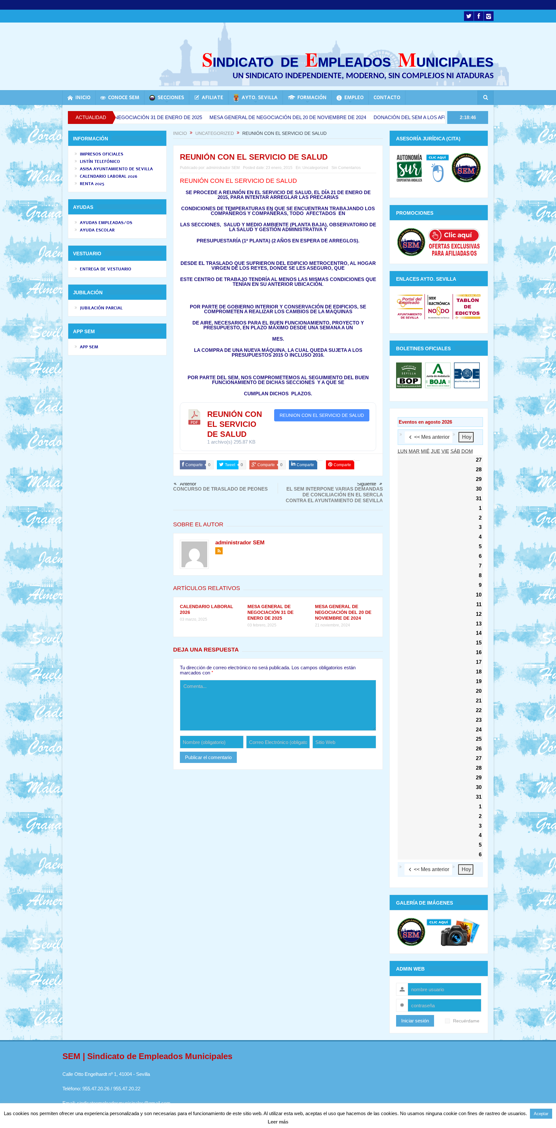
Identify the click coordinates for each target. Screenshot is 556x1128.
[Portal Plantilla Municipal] (409, 306)
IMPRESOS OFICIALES (101, 154)
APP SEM (89, 347)
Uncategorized (315, 167)
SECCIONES (171, 97)
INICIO (82, 97)
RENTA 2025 (92, 184)
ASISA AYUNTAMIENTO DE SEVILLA (116, 169)
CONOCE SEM (123, 97)
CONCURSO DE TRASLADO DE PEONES (220, 489)
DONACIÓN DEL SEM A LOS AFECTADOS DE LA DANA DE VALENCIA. (405, 117)
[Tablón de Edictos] (467, 306)
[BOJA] (437, 375)
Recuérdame (466, 1021)
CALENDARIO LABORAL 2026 (108, 176)
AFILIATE (212, 97)
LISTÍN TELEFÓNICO (100, 161)
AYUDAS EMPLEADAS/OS (106, 223)
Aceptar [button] (541, 1113)
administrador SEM (223, 167)
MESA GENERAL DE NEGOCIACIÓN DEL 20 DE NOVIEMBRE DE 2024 (240, 117)
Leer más (278, 1121)
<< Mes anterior (431, 437)
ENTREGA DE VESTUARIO (105, 269)
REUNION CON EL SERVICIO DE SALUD (322, 415)
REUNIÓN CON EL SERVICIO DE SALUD (234, 424)
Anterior (188, 483)
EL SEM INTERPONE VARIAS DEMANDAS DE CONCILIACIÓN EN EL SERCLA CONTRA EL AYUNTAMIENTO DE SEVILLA (334, 494)
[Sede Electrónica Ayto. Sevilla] (438, 306)
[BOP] (409, 375)
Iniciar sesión (415, 1020)
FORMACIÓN (312, 97)
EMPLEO (354, 97)
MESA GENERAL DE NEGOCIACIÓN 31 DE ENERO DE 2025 (270, 612)
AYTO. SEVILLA (260, 97)
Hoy (466, 437)
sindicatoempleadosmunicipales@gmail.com (124, 1103)
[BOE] (466, 375)
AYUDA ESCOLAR (97, 230)
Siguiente (366, 483)
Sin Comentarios (346, 167)
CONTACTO (387, 97)
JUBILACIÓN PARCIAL (101, 308)
